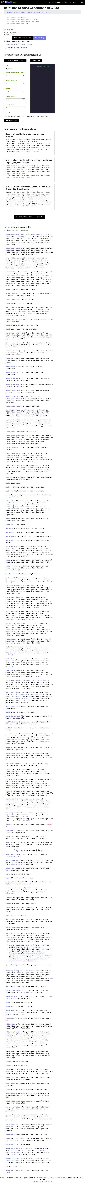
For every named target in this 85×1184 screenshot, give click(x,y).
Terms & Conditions (57, 1177)
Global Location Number (35, 680)
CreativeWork (34, 1042)
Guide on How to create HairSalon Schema (23, 22)
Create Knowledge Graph (15, 60)
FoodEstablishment (18, 694)
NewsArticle (10, 1044)
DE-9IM (25, 556)
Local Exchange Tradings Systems (36, 414)
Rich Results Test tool (22, 170)
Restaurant (34, 505)
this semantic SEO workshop (25, 206)
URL (41, 747)
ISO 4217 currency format (34, 410)
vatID (39, 783)
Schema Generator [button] (55, 2)
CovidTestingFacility (34, 694)
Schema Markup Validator (22, 177)
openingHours (11, 1111)
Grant (16, 566)
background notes (15, 864)
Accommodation (42, 1150)
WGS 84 (8, 826)
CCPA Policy (48, 1181)
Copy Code (36, 60)
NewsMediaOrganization (40, 234)
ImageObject (18, 749)
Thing (30, 736)
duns (31, 783)
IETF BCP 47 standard (21, 821)
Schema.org (21, 139)
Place (40, 1024)
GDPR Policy (36, 1181)
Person (21, 799)
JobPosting (45, 807)
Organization (26, 236)
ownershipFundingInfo (14, 570)
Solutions (68, 2)
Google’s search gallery (15, 173)
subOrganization (27, 992)
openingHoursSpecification (32, 1109)
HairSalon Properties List (17, 24)
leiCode (25, 783)
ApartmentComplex (12, 1152)
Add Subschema (11, 121)
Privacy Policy (42, 1177)
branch (18, 355)
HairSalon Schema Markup (16, 18)
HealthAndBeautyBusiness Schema (19, 44)
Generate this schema (24, 217)
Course (75, 2)
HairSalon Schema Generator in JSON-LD (22, 20)
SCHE (9, 2)
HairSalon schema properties (27, 151)
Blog (81, 2)
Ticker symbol (16, 412)
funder (50, 978)
